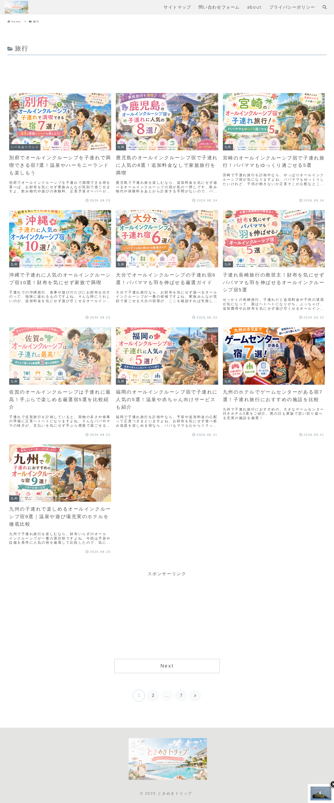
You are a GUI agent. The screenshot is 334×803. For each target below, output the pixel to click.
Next (167, 666)
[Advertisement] (167, 71)
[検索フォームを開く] (325, 7)
